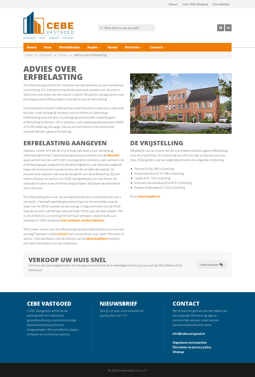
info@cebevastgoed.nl (189, 334)
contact (62, 234)
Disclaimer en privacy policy (192, 347)
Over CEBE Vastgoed (195, 4)
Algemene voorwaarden (190, 342)
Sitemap (178, 352)
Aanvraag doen (209, 264)
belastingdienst (97, 238)
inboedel (113, 155)
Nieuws (173, 4)
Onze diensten (221, 4)
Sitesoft (141, 370)
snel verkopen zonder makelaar (82, 220)
